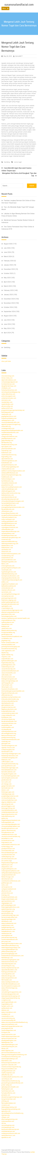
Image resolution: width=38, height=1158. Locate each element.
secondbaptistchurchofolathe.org (12, 1113)
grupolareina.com (7, 485)
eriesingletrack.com (7, 566)
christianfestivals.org (8, 798)
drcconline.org (6, 861)
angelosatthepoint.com (9, 869)
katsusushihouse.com (8, 735)
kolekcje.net (5, 626)
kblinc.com (4, 564)
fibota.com (4, 1048)
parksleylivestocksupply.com (10, 646)
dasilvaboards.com (7, 703)
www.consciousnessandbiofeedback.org (14, 1022)
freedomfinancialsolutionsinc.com (12, 955)
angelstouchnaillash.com (9, 584)
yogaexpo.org (5, 640)
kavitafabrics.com (7, 838)
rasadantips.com (6, 402)
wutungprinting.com (8, 808)
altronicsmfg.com (7, 406)
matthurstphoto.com (8, 1073)
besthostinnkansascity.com (10, 1129)
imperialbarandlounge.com (10, 531)
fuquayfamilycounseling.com (10, 1109)
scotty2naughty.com (8, 749)
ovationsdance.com (7, 622)
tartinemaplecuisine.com (9, 778)
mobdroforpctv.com (7, 667)
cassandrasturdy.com (8, 669)
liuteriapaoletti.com (7, 822)
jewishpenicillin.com (8, 614)
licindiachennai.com (8, 384)
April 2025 (7, 282)
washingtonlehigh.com (8, 1002)
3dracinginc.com (6, 687)
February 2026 (9, 261)
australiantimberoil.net (9, 497)
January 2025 (8, 294)
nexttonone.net (6, 933)
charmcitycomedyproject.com (11, 753)
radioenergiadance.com (9, 461)
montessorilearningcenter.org (11, 1067)
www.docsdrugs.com (8, 976)
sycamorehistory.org (8, 1018)
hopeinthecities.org (7, 663)
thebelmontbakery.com (8, 418)
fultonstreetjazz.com (8, 479)
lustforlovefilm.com (7, 727)
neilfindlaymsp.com (7, 857)
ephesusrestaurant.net (8, 1038)
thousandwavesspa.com (9, 852)
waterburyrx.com (7, 865)
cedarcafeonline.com (8, 394)
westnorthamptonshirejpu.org (11, 475)
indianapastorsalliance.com (10, 871)
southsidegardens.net (8, 1030)
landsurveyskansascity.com (10, 968)
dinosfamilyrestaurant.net (10, 499)
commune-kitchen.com (8, 723)
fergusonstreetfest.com (9, 1069)
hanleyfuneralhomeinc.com (10, 576)
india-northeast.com (8, 519)
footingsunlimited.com (8, 972)
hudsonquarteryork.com (9, 1046)
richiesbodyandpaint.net (9, 382)
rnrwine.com (5, 1105)
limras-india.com (6, 378)
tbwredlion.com (6, 1061)
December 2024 (9, 299)
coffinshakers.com (7, 762)
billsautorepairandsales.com (10, 1063)
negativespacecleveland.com (10, 820)
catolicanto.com (6, 628)
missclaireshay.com (7, 376)
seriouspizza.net (6, 887)
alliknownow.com (7, 695)
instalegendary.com (7, 428)
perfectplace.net (6, 634)
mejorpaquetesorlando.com (10, 578)
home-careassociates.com (9, 642)
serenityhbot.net (6, 935)
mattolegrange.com (7, 794)
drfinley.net (5, 1101)
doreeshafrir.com (7, 751)
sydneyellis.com (6, 606)
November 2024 (9, 303)
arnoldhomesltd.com (8, 525)
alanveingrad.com (7, 804)
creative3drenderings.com (10, 915)
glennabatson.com (7, 705)
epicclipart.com (6, 446)
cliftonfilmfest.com (7, 529)
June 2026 (7, 252)
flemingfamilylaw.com (8, 1103)
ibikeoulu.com (6, 760)
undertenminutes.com (8, 398)
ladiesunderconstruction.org (10, 493)
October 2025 (8, 273)
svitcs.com (4, 885)
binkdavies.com (6, 717)
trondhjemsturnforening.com (11, 1056)
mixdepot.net (5, 1014)
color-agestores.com (8, 650)
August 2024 (8, 316)
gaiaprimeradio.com (8, 786)
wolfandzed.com (6, 1008)
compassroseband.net (8, 889)
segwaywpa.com (6, 903)
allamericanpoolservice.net (10, 612)
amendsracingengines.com (10, 960)
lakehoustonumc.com (8, 929)
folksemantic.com (7, 547)
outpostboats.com (7, 659)
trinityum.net (5, 1032)
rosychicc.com (6, 657)
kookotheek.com (6, 463)
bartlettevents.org (7, 481)
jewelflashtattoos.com (8, 438)
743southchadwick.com (9, 517)
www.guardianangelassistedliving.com (14, 1054)
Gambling (7, 162)
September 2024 (9, 311)
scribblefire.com (6, 638)
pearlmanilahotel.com (8, 448)
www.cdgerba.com (7, 1050)
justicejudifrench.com (8, 766)
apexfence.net (6, 1137)
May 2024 (7, 328)
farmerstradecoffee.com (9, 917)
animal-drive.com (7, 893)
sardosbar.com (6, 549)
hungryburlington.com (8, 774)
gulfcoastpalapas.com (8, 905)
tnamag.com (5, 895)
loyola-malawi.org (7, 655)
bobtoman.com (6, 453)
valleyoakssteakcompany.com (10, 873)
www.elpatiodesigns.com (9, 1044)
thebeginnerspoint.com (9, 679)
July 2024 (7, 320)
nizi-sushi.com (6, 782)
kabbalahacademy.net (8, 586)
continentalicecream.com (9, 713)
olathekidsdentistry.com (9, 574)
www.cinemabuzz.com (8, 1012)
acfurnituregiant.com (8, 396)
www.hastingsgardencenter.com (12, 1026)
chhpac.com (5, 1117)
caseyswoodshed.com (8, 875)
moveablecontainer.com (9, 483)
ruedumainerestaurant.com (10, 739)
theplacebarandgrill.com (9, 863)
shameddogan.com (7, 911)
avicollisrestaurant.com (9, 859)
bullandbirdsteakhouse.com (10, 984)
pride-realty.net (6, 1085)
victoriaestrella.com (7, 850)
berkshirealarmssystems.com (11, 554)
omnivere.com (6, 400)
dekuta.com (5, 1010)
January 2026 (8, 265)
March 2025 (8, 286)
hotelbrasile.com (6, 477)
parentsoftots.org (7, 913)
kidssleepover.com (7, 412)
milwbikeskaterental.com (9, 812)
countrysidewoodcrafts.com (10, 422)
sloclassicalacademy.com (9, 701)
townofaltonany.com (8, 816)
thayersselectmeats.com (9, 899)
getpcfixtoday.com (7, 440)
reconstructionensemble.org (10, 836)
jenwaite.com (5, 1095)
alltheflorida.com (6, 1075)
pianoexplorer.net (7, 1028)
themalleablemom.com (8, 770)
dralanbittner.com (7, 558)
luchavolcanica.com (7, 840)
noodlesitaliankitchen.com (10, 432)
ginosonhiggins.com (8, 806)
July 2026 (7, 248)
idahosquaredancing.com (9, 543)
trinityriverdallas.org (8, 632)
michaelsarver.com (7, 596)
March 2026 (8, 256)
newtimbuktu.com (7, 404)
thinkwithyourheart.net (9, 535)
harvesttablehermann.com (10, 503)
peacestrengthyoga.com (9, 953)
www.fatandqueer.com (8, 964)
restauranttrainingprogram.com (12, 610)
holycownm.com (6, 842)
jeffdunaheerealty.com (8, 951)
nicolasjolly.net (6, 729)
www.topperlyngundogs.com (10, 947)
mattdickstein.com (7, 925)
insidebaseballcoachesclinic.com (12, 1077)
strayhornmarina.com (8, 707)
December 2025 (9, 269)
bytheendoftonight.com (9, 661)
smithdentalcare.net (8, 1131)
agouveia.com (6, 1111)
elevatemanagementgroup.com (11, 1097)
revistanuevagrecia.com (9, 745)
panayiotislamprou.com (9, 465)
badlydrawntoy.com (7, 927)
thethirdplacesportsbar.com (10, 1036)
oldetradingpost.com (8, 491)
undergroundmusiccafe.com (10, 1133)
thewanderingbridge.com (9, 768)
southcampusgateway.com (10, 467)
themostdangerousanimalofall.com (12, 691)
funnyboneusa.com (7, 832)
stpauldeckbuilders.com (9, 970)
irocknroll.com (6, 539)
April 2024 (7, 333)
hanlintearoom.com (7, 1091)
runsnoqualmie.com (8, 974)
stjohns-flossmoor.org (8, 830)
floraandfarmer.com (7, 509)
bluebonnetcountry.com (9, 444)
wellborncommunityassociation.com (13, 471)
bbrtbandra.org (6, 442)
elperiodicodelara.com (8, 380)
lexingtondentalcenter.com (10, 604)
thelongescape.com (7, 792)
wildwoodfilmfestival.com (9, 473)
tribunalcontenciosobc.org (10, 699)
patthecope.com (6, 883)
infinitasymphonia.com (8, 731)
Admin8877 (19, 56)
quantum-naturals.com (9, 1065)
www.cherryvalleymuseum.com (11, 487)
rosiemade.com (6, 570)
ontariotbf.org (6, 426)
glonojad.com (5, 743)
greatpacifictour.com (8, 848)
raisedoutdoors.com (8, 533)
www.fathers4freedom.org (10, 945)
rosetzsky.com (6, 741)
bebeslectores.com (7, 495)
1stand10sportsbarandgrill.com (11, 580)
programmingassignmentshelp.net (12, 410)
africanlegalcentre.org (8, 733)
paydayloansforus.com (8, 416)
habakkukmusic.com (8, 931)
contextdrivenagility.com (9, 758)
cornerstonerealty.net (8, 1020)
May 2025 (7, 278)
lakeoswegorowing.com (9, 1107)
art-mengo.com (6, 784)
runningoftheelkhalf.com (9, 949)
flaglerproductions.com (9, 709)
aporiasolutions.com (8, 901)
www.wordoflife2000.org (9, 541)
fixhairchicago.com (7, 877)
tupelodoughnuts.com (8, 572)
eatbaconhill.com (7, 408)
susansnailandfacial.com (19, 4)
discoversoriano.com (8, 677)
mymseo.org (5, 1115)
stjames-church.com (8, 747)
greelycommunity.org (8, 737)
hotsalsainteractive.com (9, 390)
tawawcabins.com (7, 545)
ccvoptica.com (6, 1000)
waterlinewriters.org (8, 909)
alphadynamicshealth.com (10, 1087)
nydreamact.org (6, 434)
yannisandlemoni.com (8, 560)
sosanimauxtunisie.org (8, 455)
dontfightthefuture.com (9, 523)
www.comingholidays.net (9, 681)
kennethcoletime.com (8, 772)
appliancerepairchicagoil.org (10, 424)
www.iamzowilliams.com (9, 1024)
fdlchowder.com (6, 980)
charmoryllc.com (6, 685)
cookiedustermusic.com (9, 834)
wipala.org (4, 652)
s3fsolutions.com (6, 511)
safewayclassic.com (7, 420)
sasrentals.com (6, 592)
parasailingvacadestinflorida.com (12, 1083)
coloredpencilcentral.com (9, 527)
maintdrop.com (6, 451)
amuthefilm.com (6, 725)
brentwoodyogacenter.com (10, 994)
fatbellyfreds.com (7, 1042)
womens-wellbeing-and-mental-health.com (15, 618)
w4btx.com (4, 582)
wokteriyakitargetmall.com (10, 602)
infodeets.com (6, 388)
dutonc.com (5, 790)
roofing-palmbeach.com (9, 521)
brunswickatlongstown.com (10, 776)
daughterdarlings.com (8, 386)
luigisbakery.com (6, 1004)
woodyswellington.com (8, 1040)
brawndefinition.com (8, 711)
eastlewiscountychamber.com (11, 697)
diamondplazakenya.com (9, 1059)
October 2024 (8, 307)
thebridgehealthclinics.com (10, 907)
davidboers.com (6, 921)
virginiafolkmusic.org (8, 620)
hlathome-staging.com (8, 600)
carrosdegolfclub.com (8, 505)
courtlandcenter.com (8, 854)
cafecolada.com (6, 675)
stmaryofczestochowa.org (9, 764)
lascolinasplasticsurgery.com (10, 986)
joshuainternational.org (9, 937)
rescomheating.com (7, 1125)
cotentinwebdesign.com (9, 489)
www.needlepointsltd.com (9, 982)
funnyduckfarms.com (8, 1093)
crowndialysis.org (7, 608)
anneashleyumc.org (7, 966)
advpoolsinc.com (6, 867)
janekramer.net (6, 780)
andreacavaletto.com (8, 644)
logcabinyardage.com (8, 919)
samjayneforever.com (8, 1071)
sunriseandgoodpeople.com (10, 824)
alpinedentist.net (7, 459)
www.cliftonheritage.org (9, 988)
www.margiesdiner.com (9, 978)
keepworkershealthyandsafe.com (12, 430)
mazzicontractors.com (8, 1034)
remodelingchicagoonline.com (11, 992)
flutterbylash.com (7, 1089)
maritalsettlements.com (9, 810)
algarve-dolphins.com (8, 802)
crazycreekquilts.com (8, 715)
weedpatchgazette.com (9, 562)
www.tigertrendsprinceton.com (11, 943)
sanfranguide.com (7, 683)
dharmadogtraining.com (9, 1119)
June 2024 (7, 324)
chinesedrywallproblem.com (10, 826)
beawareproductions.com (9, 756)
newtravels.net (6, 414)
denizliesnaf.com (7, 879)
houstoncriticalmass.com (9, 689)
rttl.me (3, 1123)
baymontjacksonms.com (9, 814)
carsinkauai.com (6, 1079)
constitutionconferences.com (10, 881)
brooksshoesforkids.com (9, 897)
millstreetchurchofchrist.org (10, 1081)
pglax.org (4, 818)
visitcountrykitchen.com (9, 800)
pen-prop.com (6, 941)
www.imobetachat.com (8, 923)
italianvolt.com (6, 552)
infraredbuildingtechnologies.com (12, 501)
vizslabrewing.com (7, 556)
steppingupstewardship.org (10, 998)
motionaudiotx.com (7, 1121)
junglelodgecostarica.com (9, 796)
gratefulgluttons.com (8, 665)
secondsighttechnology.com (10, 594)
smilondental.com (7, 588)
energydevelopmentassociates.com (12, 507)
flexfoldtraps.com (7, 958)
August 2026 (8, 244)
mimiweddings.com (7, 1127)
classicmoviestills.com (8, 673)
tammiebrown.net (7, 788)
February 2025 (9, 290)
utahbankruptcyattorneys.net (11, 537)
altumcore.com (6, 891)
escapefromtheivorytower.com (11, 515)
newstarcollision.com (8, 590)
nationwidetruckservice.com (10, 844)
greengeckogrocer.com (8, 598)
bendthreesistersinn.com (9, 828)
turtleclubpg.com (7, 846)
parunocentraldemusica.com (10, 1052)
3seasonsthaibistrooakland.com (11, 636)
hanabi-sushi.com (7, 1006)
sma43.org (4, 990)
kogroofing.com (6, 457)
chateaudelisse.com (7, 469)
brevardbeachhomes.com (9, 513)
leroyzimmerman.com (8, 1099)
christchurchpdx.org (8, 719)
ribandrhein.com (6, 624)
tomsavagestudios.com (8, 616)
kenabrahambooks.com (9, 721)
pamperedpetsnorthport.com (11, 568)
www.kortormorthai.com (9, 962)
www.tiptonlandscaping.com (10, 996)
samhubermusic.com (8, 1135)
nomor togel (18, 162)
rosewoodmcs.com (7, 1016)
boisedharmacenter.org (9, 648)
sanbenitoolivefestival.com (10, 671)
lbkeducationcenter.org (9, 630)
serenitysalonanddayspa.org (10, 392)
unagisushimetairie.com (9, 436)
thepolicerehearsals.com (9, 693)
